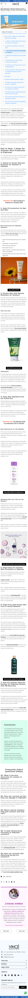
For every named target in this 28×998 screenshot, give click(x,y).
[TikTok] (12, 975)
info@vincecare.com (9, 957)
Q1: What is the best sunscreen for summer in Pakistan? (14, 83)
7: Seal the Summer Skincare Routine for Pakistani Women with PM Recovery (15, 71)
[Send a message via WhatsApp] (25, 993)
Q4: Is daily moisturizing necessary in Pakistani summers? (15, 97)
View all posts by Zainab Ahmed (14, 925)
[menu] (1, 4)
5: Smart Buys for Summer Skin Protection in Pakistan (13, 61)
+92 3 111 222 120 (8, 954)
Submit (23, 987)
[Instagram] (5, 975)
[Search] (5, 4)
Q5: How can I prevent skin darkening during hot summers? (15, 102)
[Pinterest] (6, 881)
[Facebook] (1, 881)
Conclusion (8, 76)
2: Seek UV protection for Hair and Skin (14, 46)
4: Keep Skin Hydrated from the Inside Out (15, 56)
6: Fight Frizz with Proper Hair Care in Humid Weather (15, 65)
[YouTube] (18, 975)
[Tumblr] (9, 881)
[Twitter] (3, 881)
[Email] (14, 881)
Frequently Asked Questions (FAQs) (14, 79)
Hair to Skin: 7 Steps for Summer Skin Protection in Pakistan (15, 37)
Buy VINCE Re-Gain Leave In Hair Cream (14, 564)
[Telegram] (11, 881)
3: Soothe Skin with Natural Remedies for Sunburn (16, 51)
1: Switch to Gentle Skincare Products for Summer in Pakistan (15, 42)
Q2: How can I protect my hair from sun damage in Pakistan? (14, 88)
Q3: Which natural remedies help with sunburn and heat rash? (15, 92)
